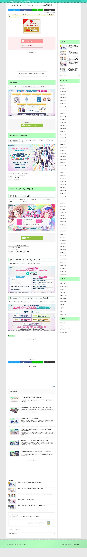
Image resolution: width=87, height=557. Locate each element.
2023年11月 (64, 187)
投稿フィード (64, 326)
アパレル (63, 292)
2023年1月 (63, 218)
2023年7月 (63, 200)
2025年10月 (64, 116)
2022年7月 (63, 237)
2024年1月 (63, 181)
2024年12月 (64, 147)
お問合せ (16, 544)
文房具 (62, 305)
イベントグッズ (11, 335)
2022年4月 (63, 246)
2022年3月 (63, 249)
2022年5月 (63, 243)
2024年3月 (63, 175)
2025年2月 (63, 141)
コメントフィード (65, 329)
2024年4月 (63, 172)
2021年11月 (64, 262)
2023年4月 (63, 209)
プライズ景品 (64, 301)
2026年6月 (63, 91)
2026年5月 (63, 94)
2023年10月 (64, 190)
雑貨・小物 (63, 314)
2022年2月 (63, 252)
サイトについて (10, 544)
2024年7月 (63, 162)
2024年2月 (63, 178)
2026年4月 (63, 97)
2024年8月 (63, 159)
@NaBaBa (15, 141)
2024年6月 (63, 166)
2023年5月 (63, 206)
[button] (54, 533)
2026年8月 (63, 85)
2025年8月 (63, 122)
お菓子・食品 (64, 286)
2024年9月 (63, 156)
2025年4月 (63, 134)
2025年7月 (63, 125)
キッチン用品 (64, 298)
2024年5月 (63, 169)
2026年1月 (63, 107)
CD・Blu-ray (64, 283)
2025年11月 (64, 113)
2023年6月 (63, 203)
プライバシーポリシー (23, 544)
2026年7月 (63, 88)
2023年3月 (63, 212)
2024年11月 (64, 150)
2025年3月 (63, 138)
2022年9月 (63, 231)
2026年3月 (63, 100)
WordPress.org (64, 332)
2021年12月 (64, 259)
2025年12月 (64, 110)
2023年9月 (63, 193)
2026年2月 (63, 103)
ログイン (63, 322)
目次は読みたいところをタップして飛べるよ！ (30, 73)
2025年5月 (63, 131)
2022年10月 (64, 228)
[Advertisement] (31, 61)
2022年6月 (63, 240)
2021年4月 (63, 274)
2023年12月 (64, 184)
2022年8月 (63, 234)
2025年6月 (63, 128)
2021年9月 (63, 268)
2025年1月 (63, 144)
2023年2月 (63, 215)
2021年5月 (63, 271)
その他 (62, 289)
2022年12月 (64, 221)
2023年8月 (63, 197)
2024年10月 (64, 153)
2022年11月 (64, 224)
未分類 (62, 308)
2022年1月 (63, 255)
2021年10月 (64, 265)
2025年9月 (63, 119)
